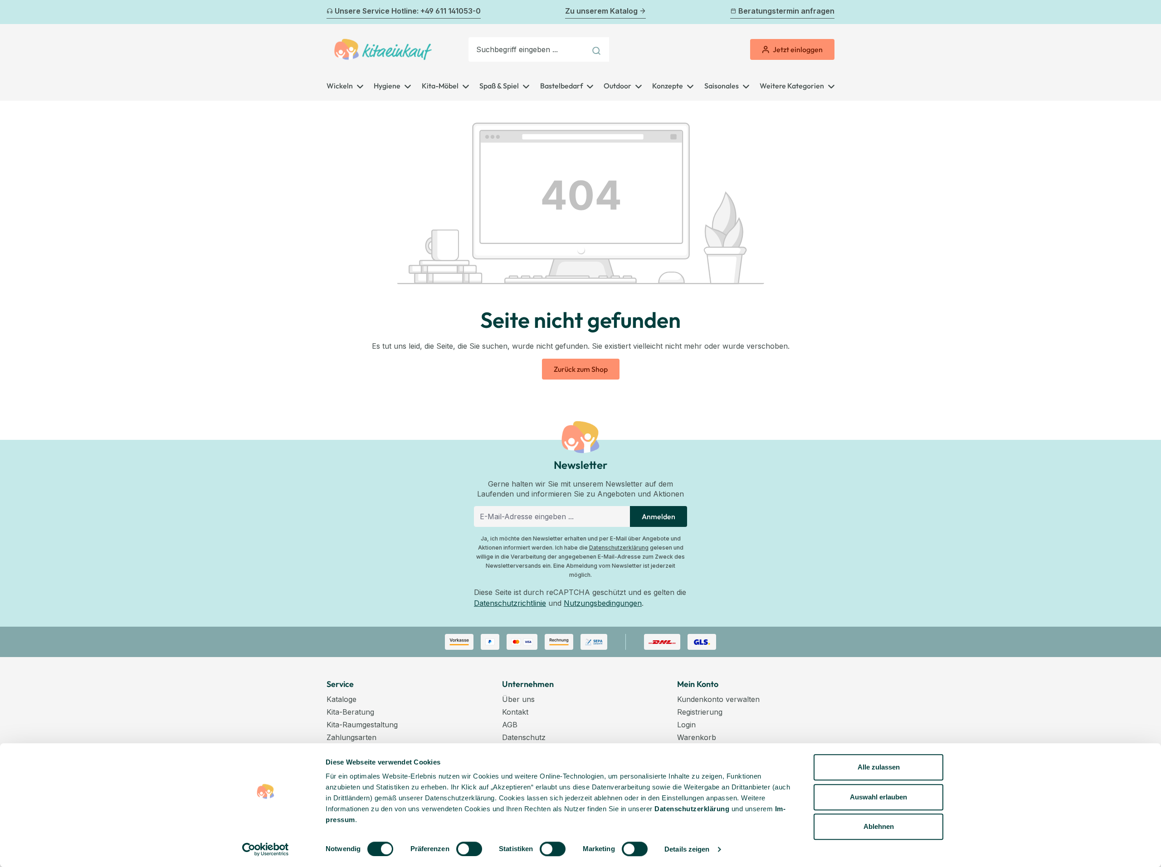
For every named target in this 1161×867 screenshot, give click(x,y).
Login (686, 724)
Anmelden (658, 516)
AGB (509, 724)
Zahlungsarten (351, 737)
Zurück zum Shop (581, 369)
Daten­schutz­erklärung (691, 809)
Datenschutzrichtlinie (510, 603)
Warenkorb (696, 737)
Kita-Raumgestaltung (362, 724)
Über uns (518, 699)
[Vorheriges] (332, 12)
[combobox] (527, 49)
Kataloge (341, 699)
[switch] (469, 849)
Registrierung (699, 711)
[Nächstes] (829, 12)
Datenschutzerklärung (619, 547)
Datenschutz (524, 737)
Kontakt (515, 711)
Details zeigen (686, 849)
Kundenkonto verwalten (718, 699)
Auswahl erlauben (878, 797)
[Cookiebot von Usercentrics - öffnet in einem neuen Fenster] (265, 849)
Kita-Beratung (350, 711)
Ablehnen (878, 826)
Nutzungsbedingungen (603, 603)
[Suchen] (597, 49)
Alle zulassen (879, 767)
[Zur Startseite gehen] (383, 49)
